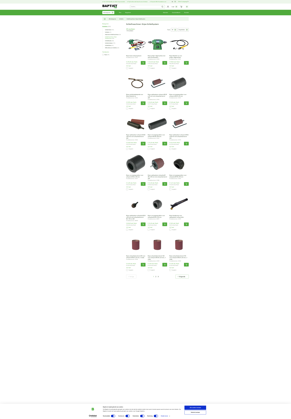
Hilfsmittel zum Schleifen (112, 47)
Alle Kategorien (106, 12)
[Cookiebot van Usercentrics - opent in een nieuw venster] (93, 416)
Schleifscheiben (110, 43)
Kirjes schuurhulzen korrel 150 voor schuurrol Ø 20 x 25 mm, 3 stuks (178, 257)
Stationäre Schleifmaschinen (112, 34)
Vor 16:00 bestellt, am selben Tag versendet (114, 1)
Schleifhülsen (109, 45)
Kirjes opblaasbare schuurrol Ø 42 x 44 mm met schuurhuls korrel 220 (178, 136)
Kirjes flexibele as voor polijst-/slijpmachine (175, 56)
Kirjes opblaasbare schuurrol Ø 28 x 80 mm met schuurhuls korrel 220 (135, 136)
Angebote (128, 12)
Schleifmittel (109, 29)
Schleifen (121, 19)
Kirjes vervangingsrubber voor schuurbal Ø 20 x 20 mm (156, 216)
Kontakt (186, 12)
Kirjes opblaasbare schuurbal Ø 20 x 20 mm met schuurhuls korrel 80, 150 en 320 (136, 217)
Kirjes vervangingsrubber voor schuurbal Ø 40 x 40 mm (177, 176)
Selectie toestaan (195, 412)
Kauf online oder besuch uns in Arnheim (138, 1)
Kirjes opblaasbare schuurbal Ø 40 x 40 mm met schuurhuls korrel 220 (157, 176)
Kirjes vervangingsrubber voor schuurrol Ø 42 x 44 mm (134, 176)
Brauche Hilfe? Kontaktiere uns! (158, 1)
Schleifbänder (109, 40)
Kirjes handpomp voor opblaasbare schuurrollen (176, 216)
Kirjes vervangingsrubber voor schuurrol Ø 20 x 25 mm (177, 95)
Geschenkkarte (176, 12)
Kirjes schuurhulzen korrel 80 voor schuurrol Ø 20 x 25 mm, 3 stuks (135, 256)
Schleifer (108, 32)
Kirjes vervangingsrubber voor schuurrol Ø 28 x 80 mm (156, 135)
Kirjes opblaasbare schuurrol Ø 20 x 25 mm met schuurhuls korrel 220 (157, 96)
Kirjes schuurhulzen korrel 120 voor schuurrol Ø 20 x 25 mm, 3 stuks (157, 257)
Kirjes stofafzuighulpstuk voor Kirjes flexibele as (134, 95)
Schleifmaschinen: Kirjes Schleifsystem (111, 37)
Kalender (165, 12)
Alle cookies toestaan (195, 407)
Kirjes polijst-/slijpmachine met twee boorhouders (156, 56)
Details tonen (164, 416)
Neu (120, 12)
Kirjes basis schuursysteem (133, 56)
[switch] (127, 416)
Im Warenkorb (143, 63)
